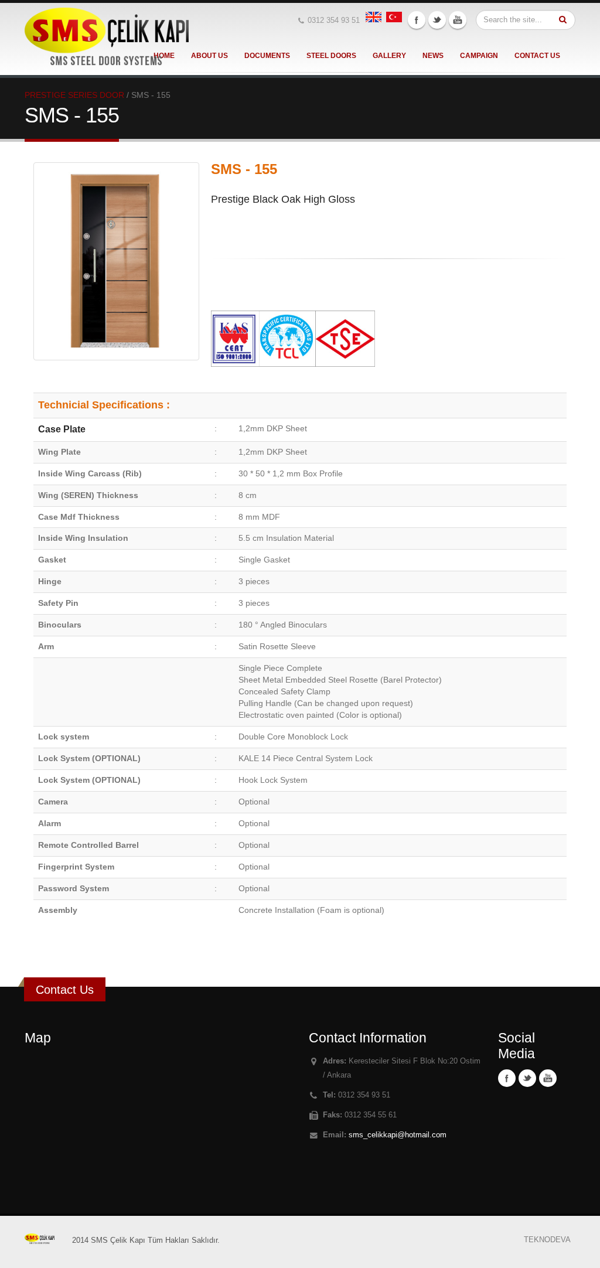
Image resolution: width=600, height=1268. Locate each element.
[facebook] (416, 20)
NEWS (433, 56)
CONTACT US (537, 56)
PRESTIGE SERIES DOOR (74, 95)
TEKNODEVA (547, 1240)
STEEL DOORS (331, 56)
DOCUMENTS (267, 56)
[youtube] (457, 20)
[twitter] (437, 20)
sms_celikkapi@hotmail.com (397, 1135)
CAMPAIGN (479, 56)
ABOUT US (209, 56)
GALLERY (389, 56)
